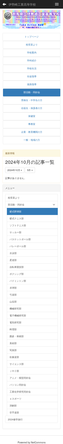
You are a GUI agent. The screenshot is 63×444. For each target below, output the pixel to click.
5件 (29, 170)
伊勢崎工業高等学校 (22, 4)
